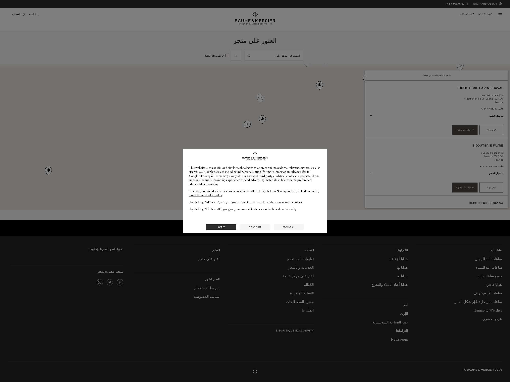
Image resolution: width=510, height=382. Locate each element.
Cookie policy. (205, 195)
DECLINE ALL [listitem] (288, 227)
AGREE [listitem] (221, 227)
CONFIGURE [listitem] (255, 227)
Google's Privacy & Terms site (208, 176)
